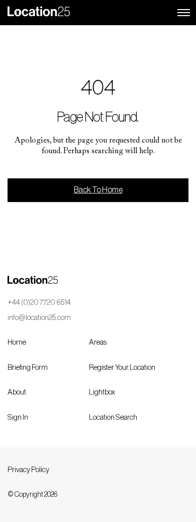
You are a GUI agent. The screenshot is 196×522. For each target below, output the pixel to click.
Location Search (113, 417)
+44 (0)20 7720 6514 (39, 302)
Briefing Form (28, 367)
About (17, 392)
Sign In (18, 417)
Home (17, 342)
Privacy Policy (28, 470)
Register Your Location (122, 367)
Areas (98, 342)
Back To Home (98, 190)
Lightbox (102, 392)
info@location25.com (39, 317)
